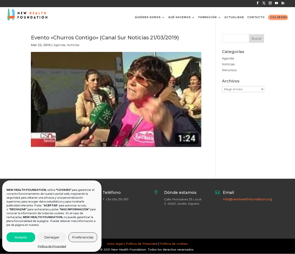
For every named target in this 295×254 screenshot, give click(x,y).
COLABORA (278, 17)
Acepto (21, 237)
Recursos (229, 70)
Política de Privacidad (52, 246)
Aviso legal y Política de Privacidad (132, 243)
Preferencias (83, 237)
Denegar (51, 237)
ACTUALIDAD (234, 17)
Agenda (59, 45)
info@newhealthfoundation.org (247, 199)
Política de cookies (174, 243)
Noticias (73, 45)
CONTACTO (256, 17)
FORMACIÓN (207, 17)
